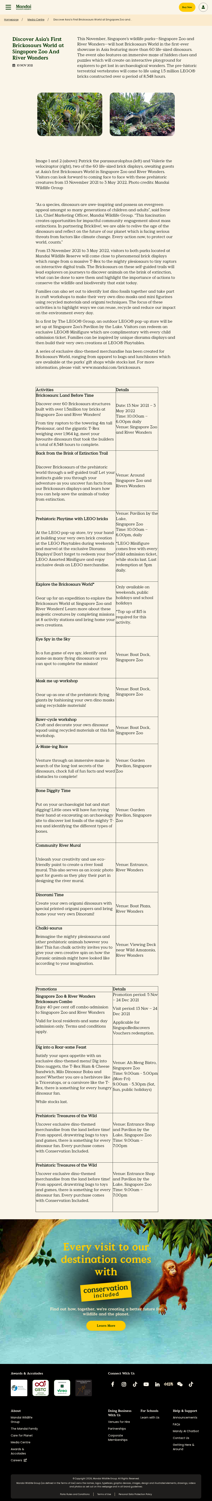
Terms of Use (68, 1483)
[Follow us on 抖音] (190, 1384)
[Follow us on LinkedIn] (157, 1384)
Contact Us (181, 1438)
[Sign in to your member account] (203, 7)
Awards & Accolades (18, 1451)
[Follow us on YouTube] (146, 1384)
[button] (8, 7)
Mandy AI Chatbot (186, 1431)
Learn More (106, 1325)
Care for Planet (22, 1435)
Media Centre (20, 1442)
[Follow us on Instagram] (123, 1384)
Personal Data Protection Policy (135, 1494)
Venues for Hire (119, 1422)
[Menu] (8, 7)
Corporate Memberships (118, 1437)
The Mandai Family (24, 1429)
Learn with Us (150, 1417)
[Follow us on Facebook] (112, 1384)
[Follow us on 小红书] (168, 1384)
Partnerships (117, 1429)
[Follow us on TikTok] (135, 1384)
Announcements (185, 1417)
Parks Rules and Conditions (75, 1494)
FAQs (176, 1424)
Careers (17, 1460)
